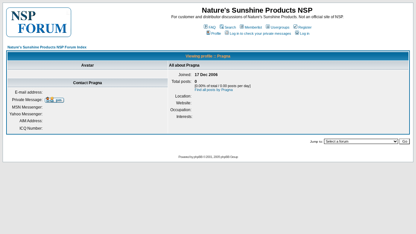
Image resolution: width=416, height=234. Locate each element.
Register (305, 27)
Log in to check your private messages (260, 33)
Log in (304, 33)
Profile (216, 33)
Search (230, 27)
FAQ (212, 27)
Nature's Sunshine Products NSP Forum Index (46, 47)
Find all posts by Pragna (214, 90)
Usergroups (280, 27)
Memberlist (253, 27)
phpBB (198, 157)
